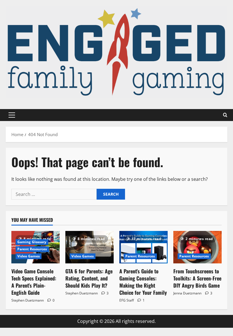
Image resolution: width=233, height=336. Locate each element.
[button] (12, 115)
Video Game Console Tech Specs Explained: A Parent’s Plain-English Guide (33, 281)
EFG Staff (126, 300)
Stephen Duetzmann (27, 300)
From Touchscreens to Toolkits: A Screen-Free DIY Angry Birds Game (197, 278)
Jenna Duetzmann (187, 293)
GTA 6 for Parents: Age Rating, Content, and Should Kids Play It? (89, 278)
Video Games (28, 256)
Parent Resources (32, 249)
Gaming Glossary (32, 241)
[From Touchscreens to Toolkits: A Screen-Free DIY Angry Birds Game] (197, 247)
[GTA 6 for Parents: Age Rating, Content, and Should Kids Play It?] (89, 247)
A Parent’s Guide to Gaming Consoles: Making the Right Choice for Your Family (143, 281)
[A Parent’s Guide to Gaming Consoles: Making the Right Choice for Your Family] (143, 247)
